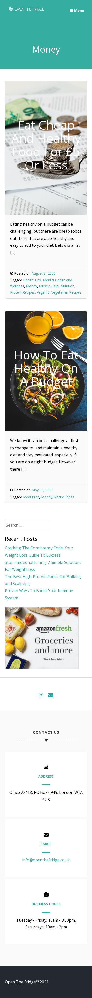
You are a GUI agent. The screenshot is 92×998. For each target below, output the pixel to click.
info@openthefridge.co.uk (46, 860)
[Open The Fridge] (26, 11)
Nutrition (67, 286)
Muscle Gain (48, 286)
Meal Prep (31, 497)
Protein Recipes (22, 292)
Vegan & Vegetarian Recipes (59, 292)
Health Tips (32, 280)
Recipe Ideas (64, 497)
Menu (78, 10)
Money (31, 286)
